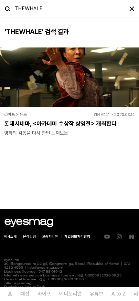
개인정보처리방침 (77, 236)
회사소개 (10, 236)
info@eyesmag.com (45, 268)
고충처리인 (50, 236)
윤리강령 (29, 236)
